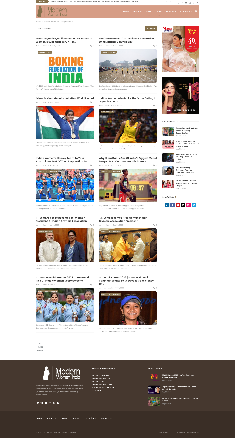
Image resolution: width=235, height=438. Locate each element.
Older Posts (40, 343)
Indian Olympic (44, 52)
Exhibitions (171, 11)
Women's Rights (45, 231)
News (148, 11)
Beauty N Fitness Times (102, 384)
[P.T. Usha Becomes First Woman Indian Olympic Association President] (128, 245)
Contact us (186, 11)
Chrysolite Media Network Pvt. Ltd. (186, 432)
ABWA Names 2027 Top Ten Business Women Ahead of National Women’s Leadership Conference (96, 1)
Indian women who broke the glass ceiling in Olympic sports (127, 100)
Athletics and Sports (47, 172)
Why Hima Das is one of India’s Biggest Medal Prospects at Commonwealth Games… (128, 159)
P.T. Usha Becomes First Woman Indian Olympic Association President (123, 219)
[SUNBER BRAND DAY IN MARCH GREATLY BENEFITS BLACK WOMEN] (168, 144)
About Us (137, 11)
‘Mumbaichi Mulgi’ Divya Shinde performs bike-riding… (186, 156)
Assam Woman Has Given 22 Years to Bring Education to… (187, 130)
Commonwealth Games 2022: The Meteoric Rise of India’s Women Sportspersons (63, 279)
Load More (96, 390)
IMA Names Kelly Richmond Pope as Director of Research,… (186, 170)
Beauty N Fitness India (101, 378)
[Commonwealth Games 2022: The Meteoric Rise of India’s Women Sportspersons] (65, 305)
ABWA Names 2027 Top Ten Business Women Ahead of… (178, 376)
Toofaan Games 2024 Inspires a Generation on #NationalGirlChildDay (126, 40)
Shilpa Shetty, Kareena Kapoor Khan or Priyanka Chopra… (186, 183)
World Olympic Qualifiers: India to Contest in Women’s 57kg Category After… (64, 40)
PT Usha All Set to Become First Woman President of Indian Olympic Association (61, 219)
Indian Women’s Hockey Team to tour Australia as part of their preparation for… (62, 159)
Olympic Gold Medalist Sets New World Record (65, 98)
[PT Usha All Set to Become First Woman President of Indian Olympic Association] (65, 245)
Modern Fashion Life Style (103, 387)
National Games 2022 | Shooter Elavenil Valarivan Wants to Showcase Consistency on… (126, 281)
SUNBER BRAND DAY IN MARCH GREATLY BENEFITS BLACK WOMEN (187, 143)
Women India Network (102, 375)
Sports (158, 11)
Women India (98, 381)
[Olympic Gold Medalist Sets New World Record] (65, 122)
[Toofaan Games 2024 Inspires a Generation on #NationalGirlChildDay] (128, 66)
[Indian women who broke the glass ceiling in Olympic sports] (128, 126)
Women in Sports (108, 52)
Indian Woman (107, 112)
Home (126, 11)
